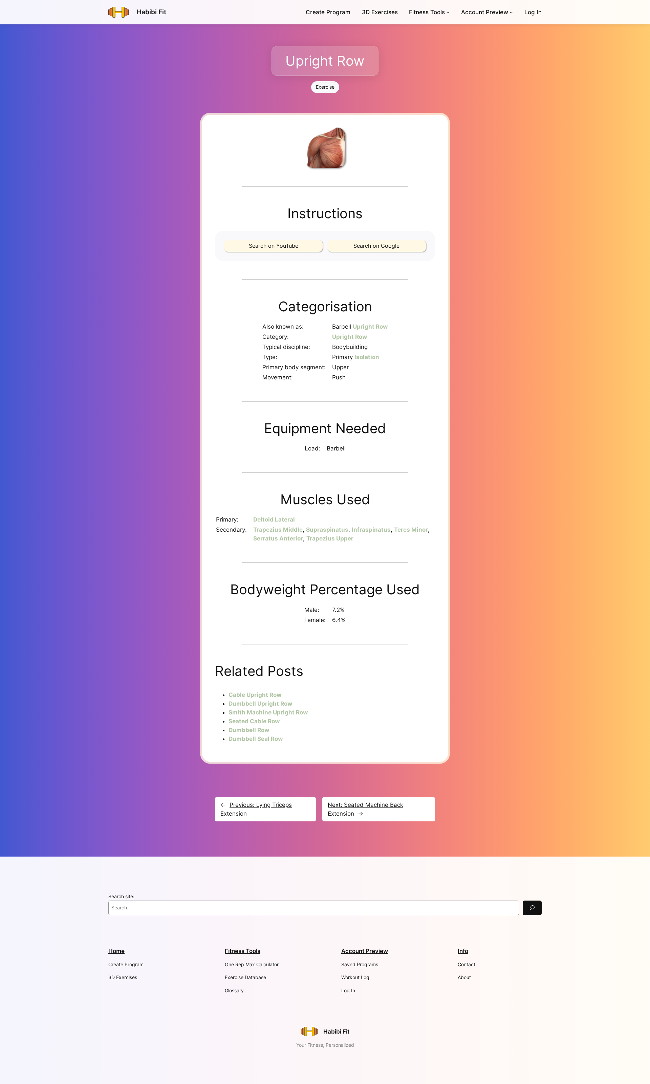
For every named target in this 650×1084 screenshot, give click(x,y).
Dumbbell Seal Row (256, 738)
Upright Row (370, 326)
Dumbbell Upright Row (260, 703)
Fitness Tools (427, 12)
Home (116, 951)
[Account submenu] (511, 12)
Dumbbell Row (249, 730)
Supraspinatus (327, 529)
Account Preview (484, 12)
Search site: (121, 896)
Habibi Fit (151, 12)
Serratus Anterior (278, 538)
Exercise (325, 87)
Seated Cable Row (254, 721)
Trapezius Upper (329, 538)
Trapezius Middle (278, 529)
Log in (533, 12)
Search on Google (376, 245)
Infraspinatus (371, 529)
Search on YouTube (273, 245)
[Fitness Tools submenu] (448, 12)
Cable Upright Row (255, 694)
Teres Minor (411, 529)
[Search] (532, 908)
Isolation (366, 357)
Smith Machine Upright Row (268, 712)
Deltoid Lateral (274, 519)
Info (463, 951)
